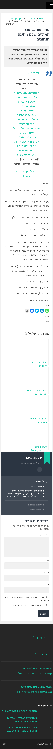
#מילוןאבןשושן (26, 150)
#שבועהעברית (26, 106)
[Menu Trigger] (49, 5)
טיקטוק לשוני (15, 18)
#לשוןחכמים (32, 128)
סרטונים (31, 18)
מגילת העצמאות (29, 496)
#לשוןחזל (19, 128)
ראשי (42, 18)
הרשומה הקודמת (36, 504)
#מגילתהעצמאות (26, 155)
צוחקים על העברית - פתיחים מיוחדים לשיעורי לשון (22, 719)
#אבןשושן (23, 146)
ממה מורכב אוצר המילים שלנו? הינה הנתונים (33, 34)
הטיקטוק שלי (39, 637)
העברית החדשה (25, 490)
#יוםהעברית (26, 111)
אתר (47, 585)
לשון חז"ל (17, 493)
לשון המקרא (29, 493)
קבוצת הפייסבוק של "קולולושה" (37, 668)
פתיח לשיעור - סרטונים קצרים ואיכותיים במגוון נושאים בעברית (20, 729)
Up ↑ (3, 744)
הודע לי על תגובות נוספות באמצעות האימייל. (28, 605)
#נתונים (34, 142)
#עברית (22, 102)
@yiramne (33, 72)
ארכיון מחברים (39, 469)
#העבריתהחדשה (26, 137)
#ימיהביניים (26, 133)
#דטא (25, 142)
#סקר (32, 146)
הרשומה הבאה (37, 509)
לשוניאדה (40, 744)
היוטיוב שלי (40, 654)
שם (47, 560)
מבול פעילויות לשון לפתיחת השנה (19, 711)
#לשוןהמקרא (26, 124)
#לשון (31, 102)
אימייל (45, 573)
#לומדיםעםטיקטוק (26, 97)
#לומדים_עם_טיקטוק (26, 93)
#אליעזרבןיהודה (26, 115)
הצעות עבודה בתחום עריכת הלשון (36, 687)
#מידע (17, 142)
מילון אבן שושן (13, 496)
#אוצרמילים (22, 119)
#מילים (34, 119)
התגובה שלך (43, 535)
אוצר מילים (39, 490)
